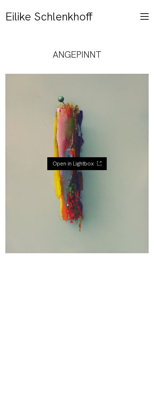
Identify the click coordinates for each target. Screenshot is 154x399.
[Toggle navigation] (144, 16)
